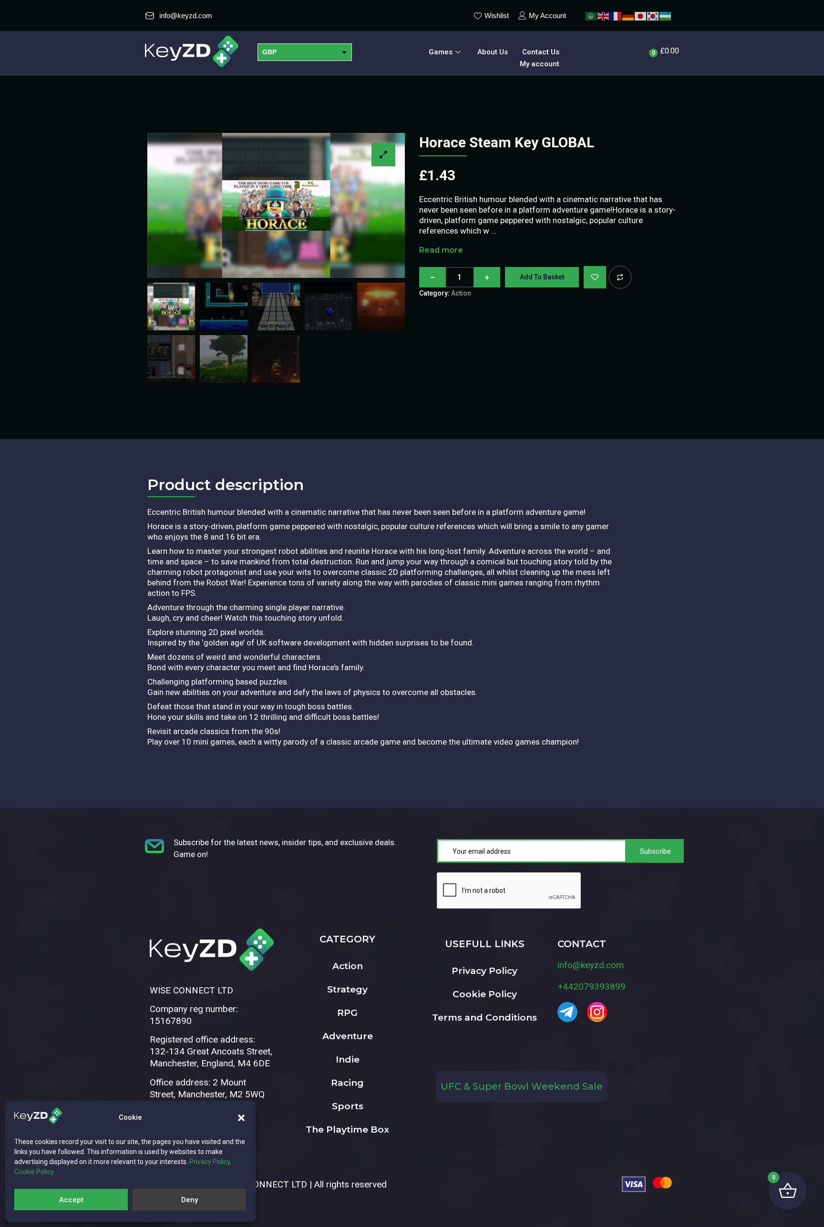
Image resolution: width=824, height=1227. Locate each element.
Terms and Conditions (484, 1017)
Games (441, 52)
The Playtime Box (347, 1129)
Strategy (347, 989)
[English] (603, 15)
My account (539, 64)
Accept (71, 1200)
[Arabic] (591, 15)
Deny (189, 1200)
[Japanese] (641, 15)
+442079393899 (591, 986)
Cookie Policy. (34, 1172)
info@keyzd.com (590, 965)
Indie (348, 1059)
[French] (616, 15)
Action (461, 293)
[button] (241, 1118)
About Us (492, 52)
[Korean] (653, 15)
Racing (347, 1082)
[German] (628, 15)
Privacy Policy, (210, 1162)
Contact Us (540, 52)
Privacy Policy (484, 970)
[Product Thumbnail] (383, 154)
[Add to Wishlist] (595, 277)
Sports (347, 1106)
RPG (347, 1012)
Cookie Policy (485, 994)
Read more (441, 250)
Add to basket (542, 277)
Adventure (347, 1036)
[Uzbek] (665, 15)
